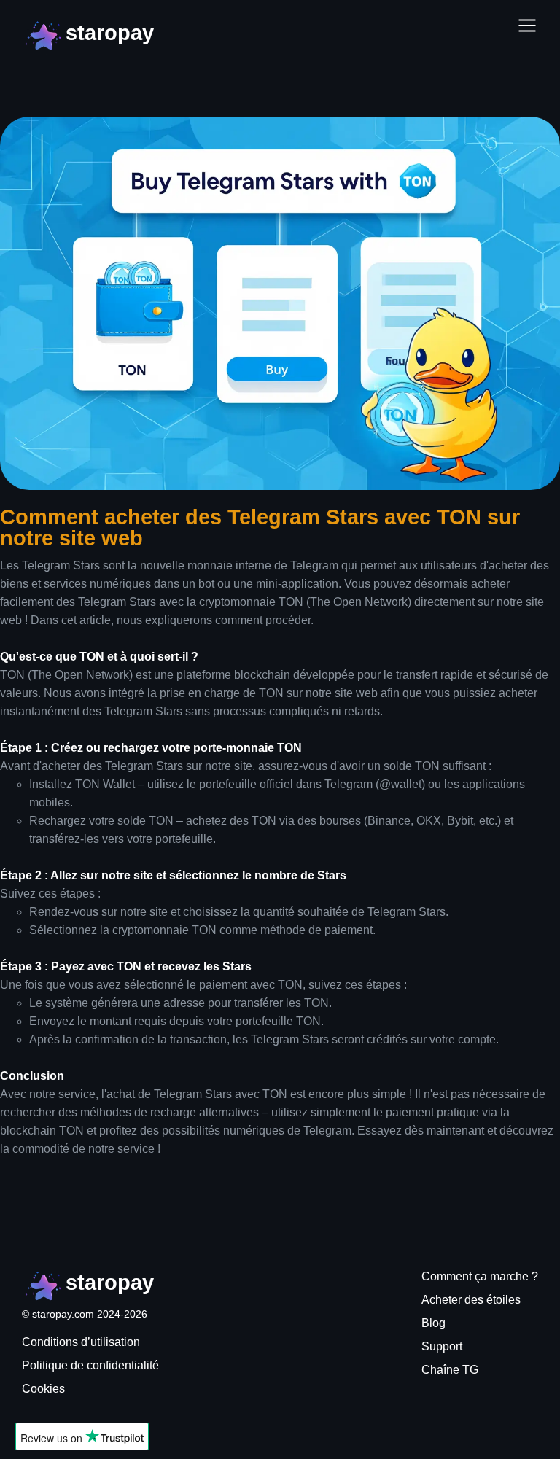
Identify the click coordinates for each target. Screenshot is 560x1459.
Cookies (43, 1388)
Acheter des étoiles (471, 1299)
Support (441, 1346)
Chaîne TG (449, 1369)
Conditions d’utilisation (81, 1342)
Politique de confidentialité (90, 1365)
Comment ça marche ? (479, 1276)
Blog (433, 1323)
